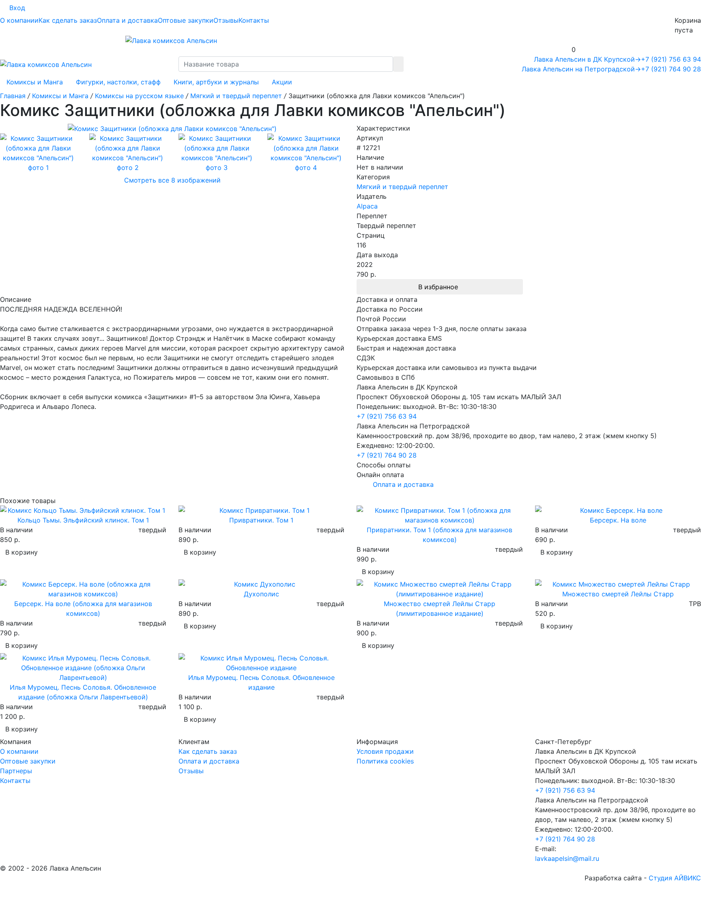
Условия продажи (385, 751)
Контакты (254, 20)
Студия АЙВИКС (675, 878)
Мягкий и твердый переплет (402, 187)
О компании (19, 20)
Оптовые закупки (185, 20)
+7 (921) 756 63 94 (671, 59)
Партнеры (16, 771)
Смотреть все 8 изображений (172, 180)
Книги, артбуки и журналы (216, 82)
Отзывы (226, 20)
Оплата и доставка (127, 20)
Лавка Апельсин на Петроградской (581, 69)
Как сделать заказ (68, 20)
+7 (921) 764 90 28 (671, 69)
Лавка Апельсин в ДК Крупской (587, 59)
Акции (282, 82)
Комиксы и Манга (34, 82)
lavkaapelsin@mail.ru (567, 858)
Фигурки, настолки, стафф (118, 82)
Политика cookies (385, 761)
